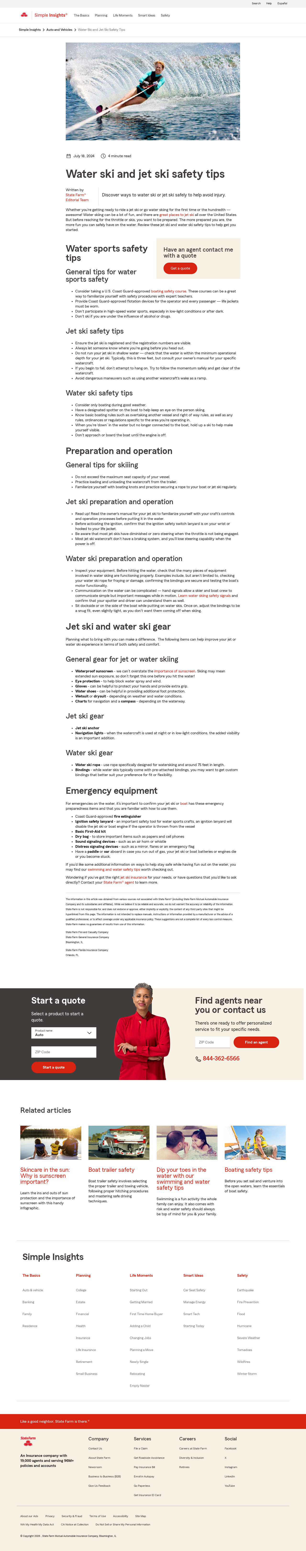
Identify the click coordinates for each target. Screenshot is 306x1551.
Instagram (231, 1467)
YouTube (230, 1485)
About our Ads (29, 1516)
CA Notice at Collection (74, 1524)
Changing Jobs (140, 1338)
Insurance (83, 1338)
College (81, 1290)
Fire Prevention (248, 1302)
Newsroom (95, 1467)
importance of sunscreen (174, 671)
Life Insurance (86, 1350)
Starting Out (139, 1290)
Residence (29, 1326)
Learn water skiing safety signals (204, 596)
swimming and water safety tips (114, 869)
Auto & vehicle (32, 1290)
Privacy (50, 1516)
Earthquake (245, 1290)
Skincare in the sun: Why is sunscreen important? (45, 1176)
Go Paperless (142, 1485)
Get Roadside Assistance (149, 1457)
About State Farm (99, 1457)
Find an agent (256, 1042)
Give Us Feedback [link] (99, 1485)
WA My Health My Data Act (37, 1524)
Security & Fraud (72, 1516)
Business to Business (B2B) (104, 1476)
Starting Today (193, 1326)
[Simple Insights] (51, 17)
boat (184, 803)
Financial (82, 1314)
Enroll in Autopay (144, 1476)
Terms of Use (97, 1516)
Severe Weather (248, 1338)
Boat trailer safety (111, 1170)
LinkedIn (230, 1476)
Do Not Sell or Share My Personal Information (123, 1524)
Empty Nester (140, 1386)
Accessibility (120, 1516)
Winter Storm (247, 1374)
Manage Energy (194, 1302)
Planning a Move (141, 1350)
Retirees (184, 1467)
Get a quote (180, 268)
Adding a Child (140, 1326)
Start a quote (54, 1067)
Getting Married (141, 1302)
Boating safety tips (249, 1170)
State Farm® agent (119, 882)
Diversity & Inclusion (191, 1457)
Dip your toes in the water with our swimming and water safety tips (183, 1179)
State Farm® (77, 197)
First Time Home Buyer (146, 1314)
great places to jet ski (176, 215)
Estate (80, 1302)
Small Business (86, 1374)
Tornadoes (244, 1350)
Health (81, 1326)
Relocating (137, 1374)
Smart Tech (191, 1314)
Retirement (84, 1362)
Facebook (230, 1448)
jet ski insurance (133, 877)
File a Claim (141, 1448)
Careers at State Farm (193, 1448)
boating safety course (168, 291)
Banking (28, 1302)
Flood (241, 1314)
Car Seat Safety (194, 1290)
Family (27, 1314)
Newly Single (139, 1362)
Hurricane (244, 1326)
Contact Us (95, 1448)
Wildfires (243, 1362)
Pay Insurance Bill (144, 1467)
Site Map (140, 1516)
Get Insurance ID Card (147, 1495)
